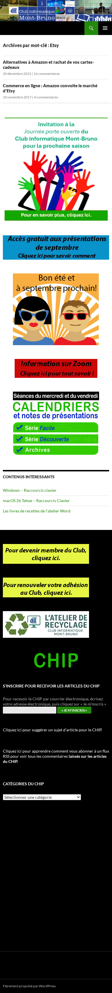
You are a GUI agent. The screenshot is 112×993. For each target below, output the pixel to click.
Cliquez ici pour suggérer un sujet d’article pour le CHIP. (52, 729)
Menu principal (105, 28)
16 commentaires (47, 73)
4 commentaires (46, 97)
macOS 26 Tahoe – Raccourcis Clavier (36, 500)
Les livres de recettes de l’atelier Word (36, 510)
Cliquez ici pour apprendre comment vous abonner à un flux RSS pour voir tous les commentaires (56, 756)
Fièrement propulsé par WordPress (29, 986)
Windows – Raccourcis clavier (30, 490)
